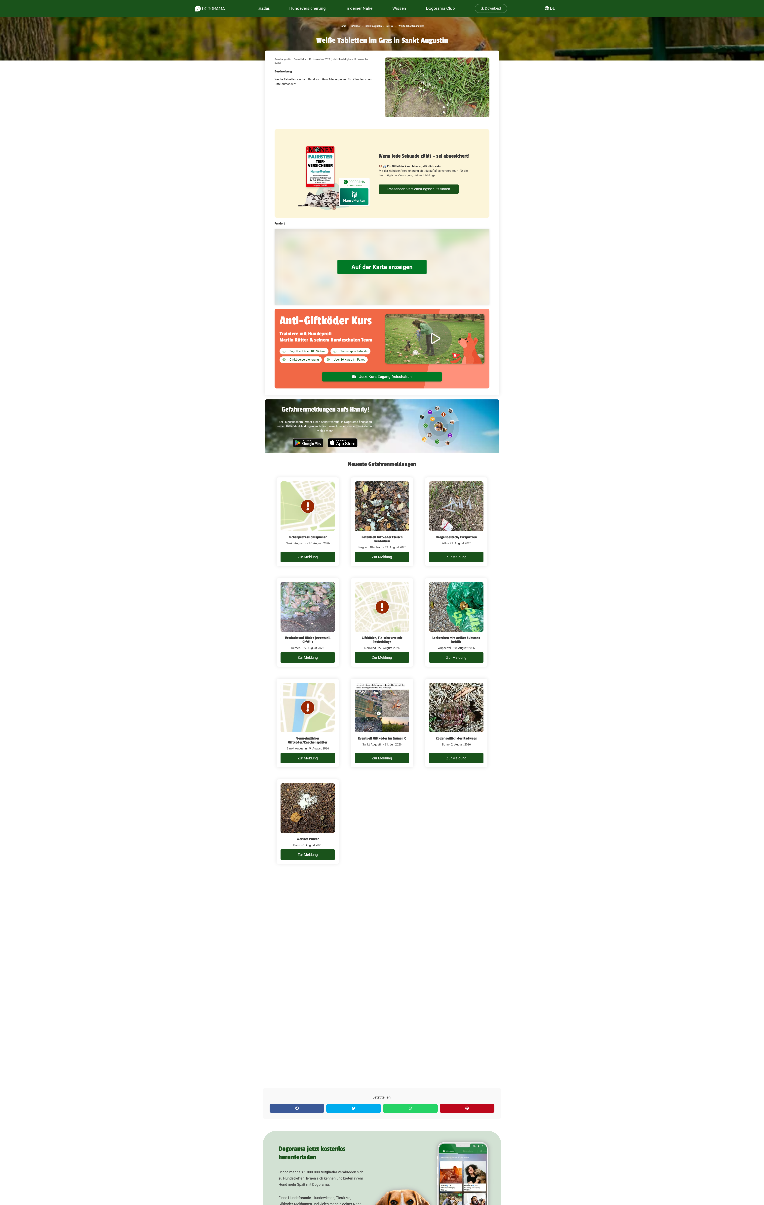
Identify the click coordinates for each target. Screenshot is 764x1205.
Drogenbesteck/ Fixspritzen (456, 537)
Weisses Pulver (308, 839)
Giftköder (355, 26)
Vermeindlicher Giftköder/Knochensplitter (307, 740)
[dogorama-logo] (210, 9)
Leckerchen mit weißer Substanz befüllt (456, 640)
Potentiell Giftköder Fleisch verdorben (382, 539)
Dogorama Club (440, 8)
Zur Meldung (308, 557)
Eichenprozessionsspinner (308, 537)
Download (492, 8)
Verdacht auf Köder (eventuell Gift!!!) (307, 640)
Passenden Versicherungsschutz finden (418, 189)
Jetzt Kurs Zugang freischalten (385, 377)
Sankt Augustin (373, 26)
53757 (389, 26)
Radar (264, 8)
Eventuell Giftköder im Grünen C (382, 738)
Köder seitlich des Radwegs (456, 738)
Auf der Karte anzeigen (382, 266)
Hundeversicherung (307, 8)
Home (343, 26)
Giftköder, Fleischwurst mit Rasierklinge (382, 640)
